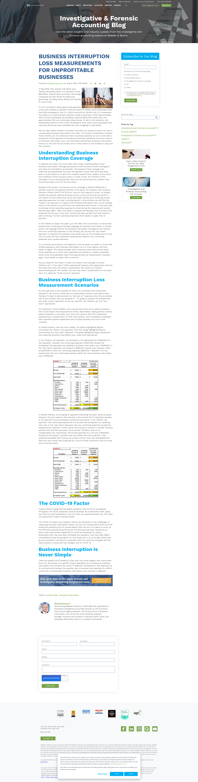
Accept (117, 774)
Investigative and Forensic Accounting (140, 128)
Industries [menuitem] (87, 5)
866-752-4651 (111, 1)
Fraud (125, 139)
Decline (131, 774)
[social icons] (123, 728)
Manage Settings (102, 774)
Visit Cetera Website (164, 1)
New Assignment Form (150, 5)
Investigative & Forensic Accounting (138, 135)
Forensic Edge (51, 595)
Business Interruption (69, 595)
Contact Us (166, 5)
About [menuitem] (78, 5)
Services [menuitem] (70, 5)
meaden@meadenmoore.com (118, 764)
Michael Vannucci (55, 83)
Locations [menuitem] (98, 5)
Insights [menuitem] (108, 5)
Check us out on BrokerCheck (144, 1)
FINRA (47, 777)
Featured (126, 142)
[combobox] (140, 117)
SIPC (42, 777)
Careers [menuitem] (117, 5)
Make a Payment (124, 1)
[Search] (156, 118)
